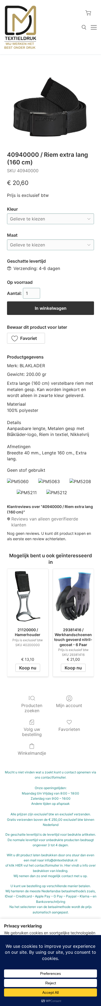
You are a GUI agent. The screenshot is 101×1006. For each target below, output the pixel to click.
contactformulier (53, 777)
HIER (19, 865)
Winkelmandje (32, 753)
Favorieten (69, 729)
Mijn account (69, 705)
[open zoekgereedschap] (84, 27)
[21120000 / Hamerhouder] (27, 596)
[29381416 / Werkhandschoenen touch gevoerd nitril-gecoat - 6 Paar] (73, 596)
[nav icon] (94, 27)
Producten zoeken (31, 708)
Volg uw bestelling (32, 732)
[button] (26, 338)
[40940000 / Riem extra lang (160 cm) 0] (50, 107)
